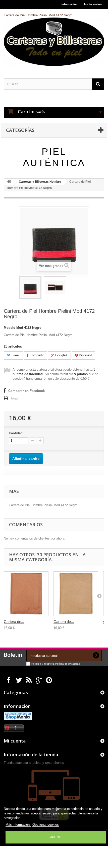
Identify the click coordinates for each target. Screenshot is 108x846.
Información (70, 4)
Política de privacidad (67, 663)
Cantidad (16, 433)
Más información (18, 824)
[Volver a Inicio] (9, 182)
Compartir (36, 355)
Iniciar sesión (93, 4)
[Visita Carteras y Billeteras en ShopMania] (18, 716)
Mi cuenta (15, 741)
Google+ (61, 355)
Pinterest (85, 355)
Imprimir (18, 398)
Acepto (56, 836)
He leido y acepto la (43, 663)
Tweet (15, 355)
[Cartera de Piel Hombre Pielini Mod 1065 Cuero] (75, 593)
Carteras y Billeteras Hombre (40, 181)
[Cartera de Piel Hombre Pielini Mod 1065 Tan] (26, 593)
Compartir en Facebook (26, 391)
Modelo (9, 328)
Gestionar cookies (45, 824)
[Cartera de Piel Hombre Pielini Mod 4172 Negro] (30, 288)
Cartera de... (14, 621)
